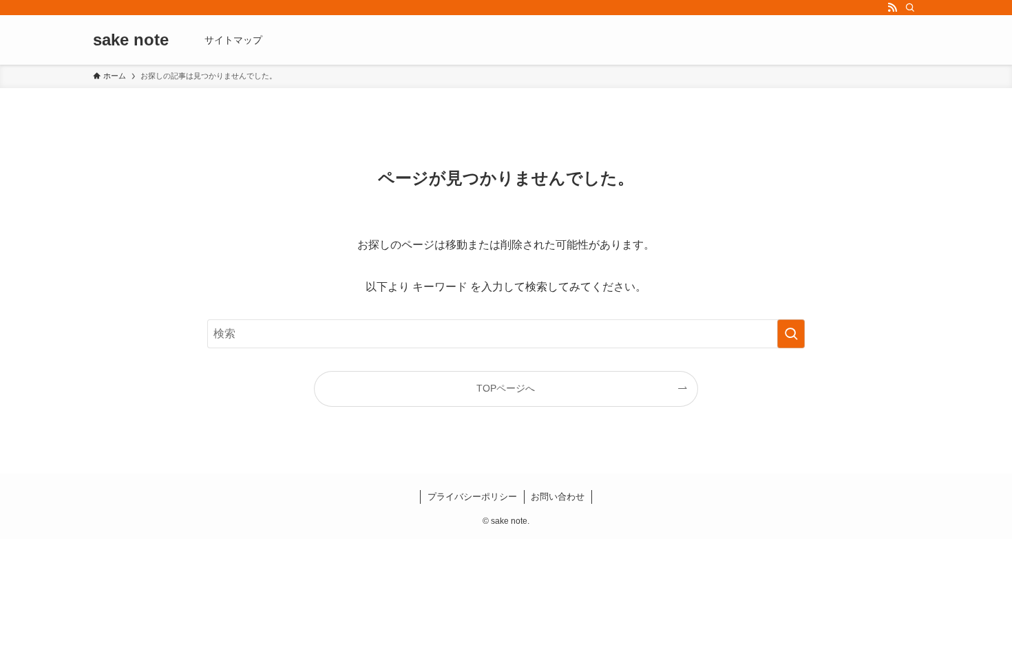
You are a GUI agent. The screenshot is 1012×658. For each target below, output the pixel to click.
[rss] (892, 7)
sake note (131, 40)
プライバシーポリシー (472, 496)
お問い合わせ (557, 496)
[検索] (910, 7)
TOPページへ (505, 388)
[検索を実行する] (791, 333)
